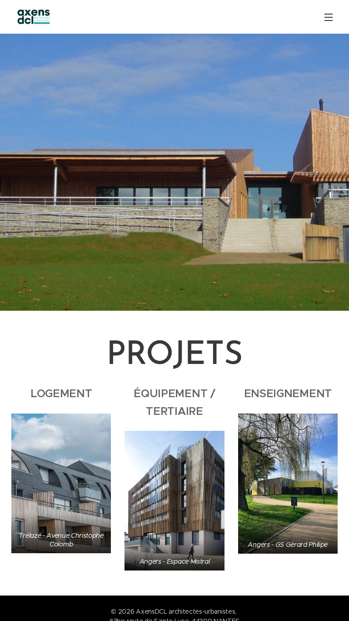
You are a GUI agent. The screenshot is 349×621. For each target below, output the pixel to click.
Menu (328, 17)
